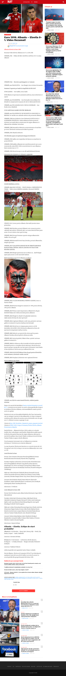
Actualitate (26, 1)
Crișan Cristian (25, 618)
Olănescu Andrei (25, 630)
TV (31, 1)
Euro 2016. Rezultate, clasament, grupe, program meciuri (26, 423)
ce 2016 (27, 577)
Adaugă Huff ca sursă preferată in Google (18, 45)
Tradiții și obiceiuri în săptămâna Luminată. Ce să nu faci (18, 567)
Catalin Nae (14, 43)
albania (16, 577)
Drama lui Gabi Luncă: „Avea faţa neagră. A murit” (16, 569)
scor (37, 578)
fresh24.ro (56, 666)
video (41, 578)
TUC (13, 666)
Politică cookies (26, 666)
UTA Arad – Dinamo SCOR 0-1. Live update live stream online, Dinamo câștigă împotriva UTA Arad (23, 573)
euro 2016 (10, 578)
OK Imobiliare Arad (47, 666)
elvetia (34, 577)
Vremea (36, 1)
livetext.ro (39, 666)
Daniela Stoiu (25, 608)
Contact (9, 666)
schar (33, 578)
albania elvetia (22, 577)
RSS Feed (33, 666)
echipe (31, 577)
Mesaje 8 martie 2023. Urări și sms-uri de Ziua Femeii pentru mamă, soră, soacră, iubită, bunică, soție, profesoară (22, 564)
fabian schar (15, 578)
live (27, 578)
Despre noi (18, 666)
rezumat (30, 578)
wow (12, 579)
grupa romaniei (22, 578)
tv (38, 578)
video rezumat (7, 579)
